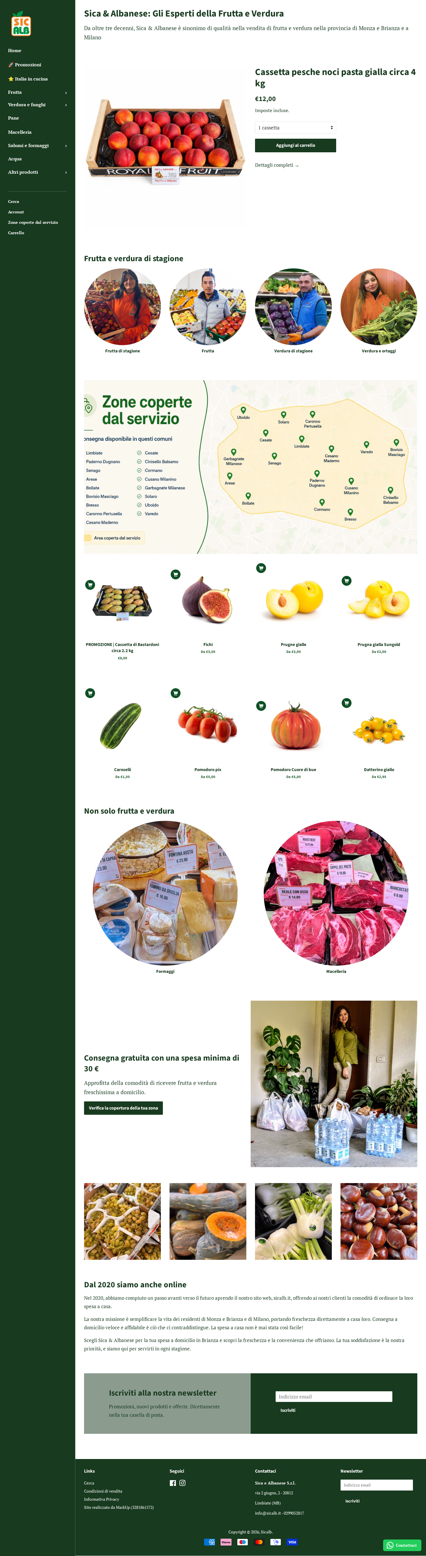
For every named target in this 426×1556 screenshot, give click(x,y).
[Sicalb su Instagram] (182, 1484)
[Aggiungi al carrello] (90, 585)
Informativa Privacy (101, 1499)
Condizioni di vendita (103, 1491)
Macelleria (20, 132)
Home (14, 50)
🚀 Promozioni (24, 64)
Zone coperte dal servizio (33, 222)
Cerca (13, 201)
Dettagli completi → (277, 165)
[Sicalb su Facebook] (173, 1484)
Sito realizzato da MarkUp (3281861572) (119, 1507)
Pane (13, 118)
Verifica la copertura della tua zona (123, 1108)
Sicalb (266, 1532)
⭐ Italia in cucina (28, 79)
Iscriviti (288, 1410)
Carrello (16, 232)
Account (16, 212)
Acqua (15, 158)
